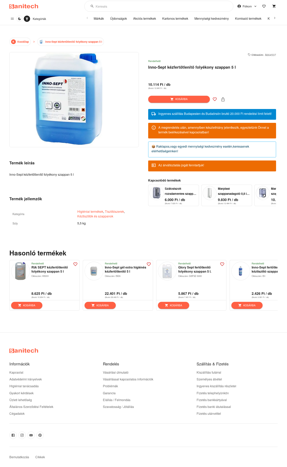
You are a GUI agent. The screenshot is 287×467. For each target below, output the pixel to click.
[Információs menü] (12, 19)
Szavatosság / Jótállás (118, 406)
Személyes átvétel (209, 379)
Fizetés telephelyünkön (213, 393)
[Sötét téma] (19, 19)
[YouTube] (31, 435)
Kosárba (181, 99)
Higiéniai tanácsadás (24, 386)
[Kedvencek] (263, 6)
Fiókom (247, 6)
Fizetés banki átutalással (214, 406)
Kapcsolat (16, 372)
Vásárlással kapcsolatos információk (128, 379)
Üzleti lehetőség (20, 400)
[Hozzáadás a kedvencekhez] (214, 99)
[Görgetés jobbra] (275, 18)
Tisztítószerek (114, 211)
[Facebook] (13, 435)
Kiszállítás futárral (209, 372)
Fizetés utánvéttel (209, 413)
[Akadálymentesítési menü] (27, 19)
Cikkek (40, 457)
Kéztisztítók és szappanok (95, 216)
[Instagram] (22, 435)
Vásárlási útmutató (115, 372)
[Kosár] (274, 6)
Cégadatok (17, 413)
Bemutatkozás (19, 457)
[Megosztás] (223, 99)
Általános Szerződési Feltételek (31, 406)
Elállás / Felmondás (116, 400)
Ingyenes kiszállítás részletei (216, 386)
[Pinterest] (40, 435)
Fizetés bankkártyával (212, 400)
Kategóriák (39, 19)
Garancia (109, 393)
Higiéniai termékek (90, 211)
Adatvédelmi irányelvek (25, 379)
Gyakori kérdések (21, 393)
